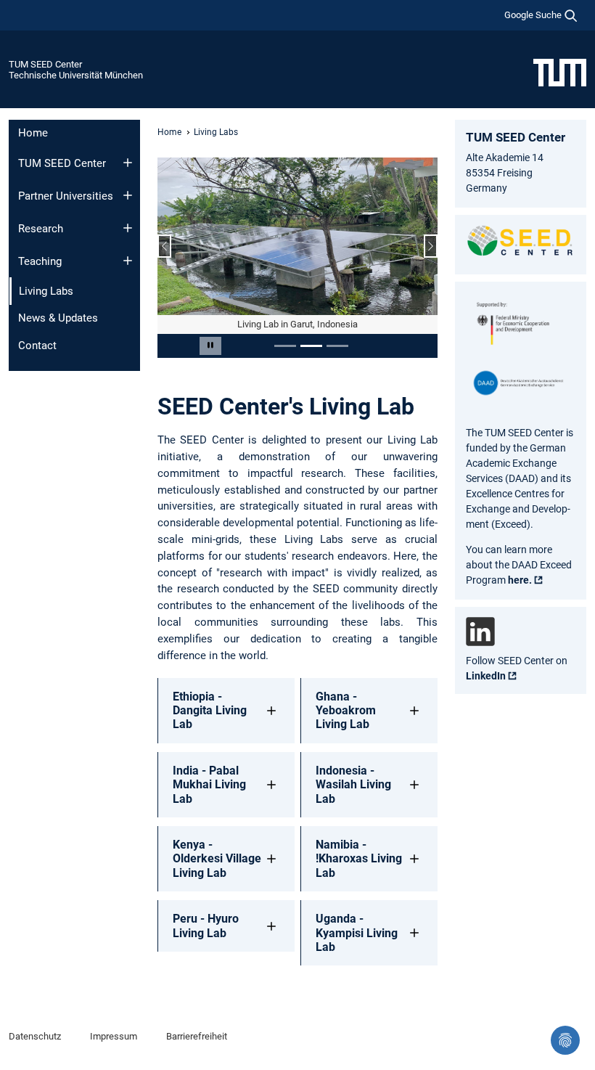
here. (520, 580)
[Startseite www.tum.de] (559, 71)
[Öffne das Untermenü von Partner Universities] (127, 195)
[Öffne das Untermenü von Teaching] (127, 260)
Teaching (40, 261)
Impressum (113, 1036)
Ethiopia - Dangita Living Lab (210, 710)
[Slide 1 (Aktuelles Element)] (285, 346)
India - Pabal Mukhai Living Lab (209, 784)
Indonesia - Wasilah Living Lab (353, 784)
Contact (37, 345)
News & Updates (58, 317)
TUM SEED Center (45, 64)
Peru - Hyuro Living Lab (206, 925)
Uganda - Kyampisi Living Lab (357, 932)
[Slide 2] (311, 346)
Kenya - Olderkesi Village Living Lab (217, 858)
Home (33, 132)
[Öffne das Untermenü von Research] (127, 228)
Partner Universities (65, 196)
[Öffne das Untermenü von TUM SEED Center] (127, 162)
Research (40, 228)
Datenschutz (35, 1036)
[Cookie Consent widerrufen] (565, 1040)
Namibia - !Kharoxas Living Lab (359, 858)
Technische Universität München (76, 75)
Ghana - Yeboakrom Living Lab (346, 710)
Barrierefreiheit (196, 1036)
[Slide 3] (337, 346)
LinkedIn (486, 676)
